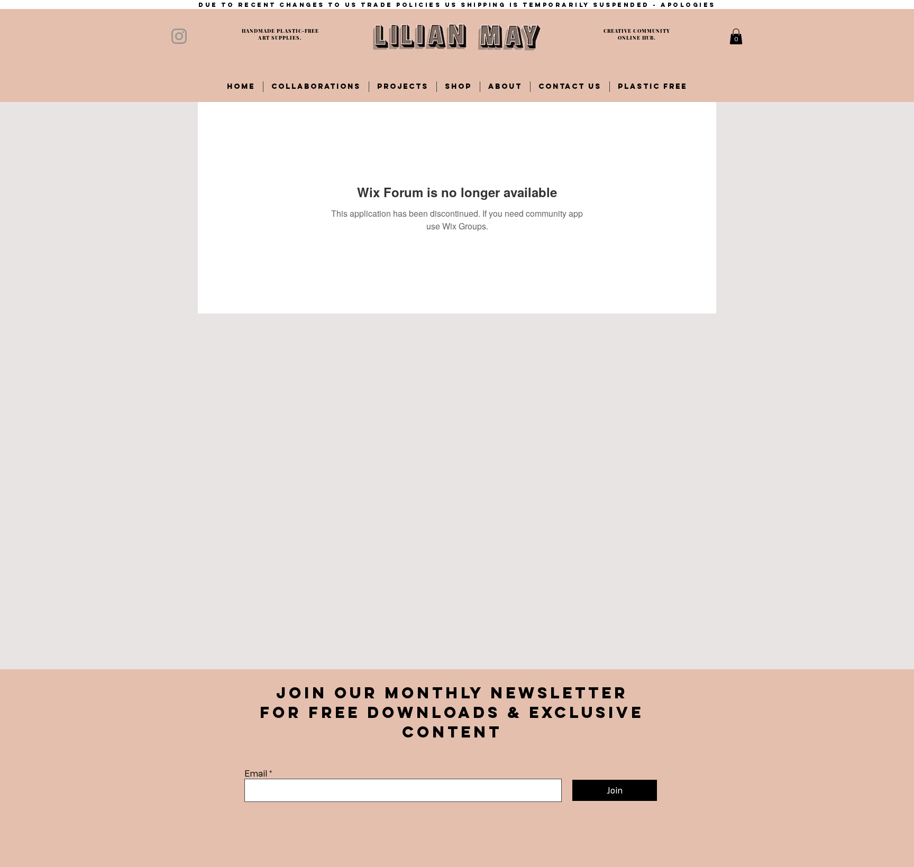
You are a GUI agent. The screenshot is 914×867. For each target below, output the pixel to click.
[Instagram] (179, 36)
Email (255, 773)
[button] (736, 36)
